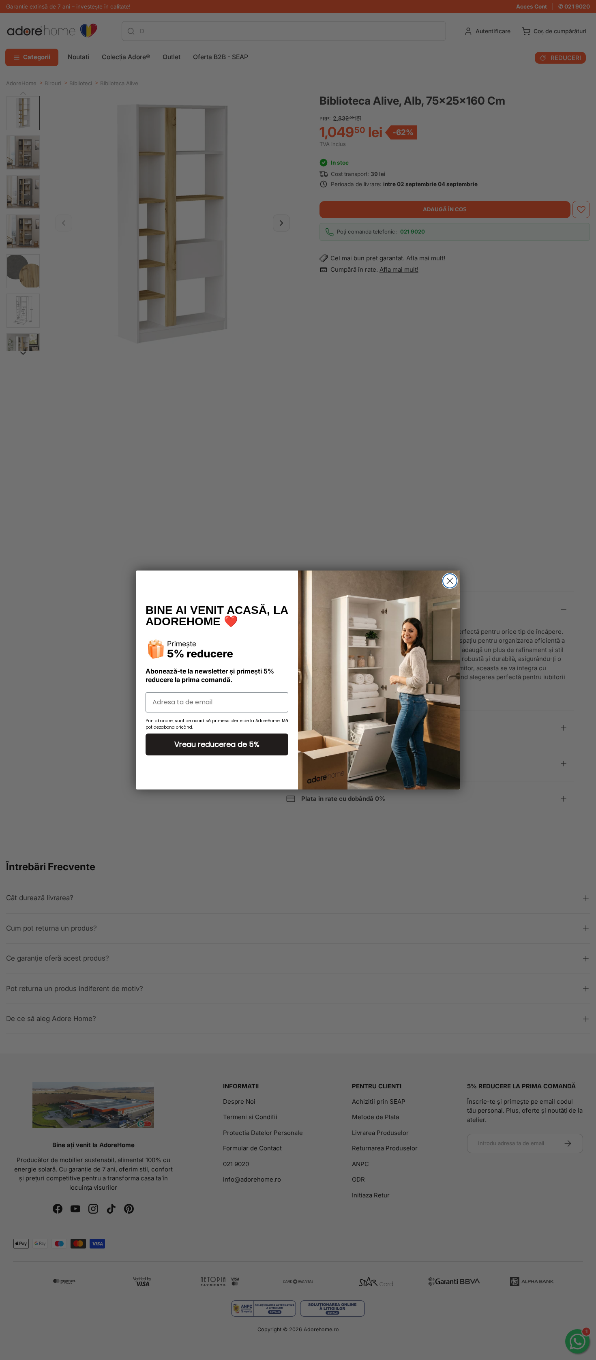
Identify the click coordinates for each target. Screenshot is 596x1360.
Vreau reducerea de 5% (216, 744)
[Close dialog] (450, 581)
